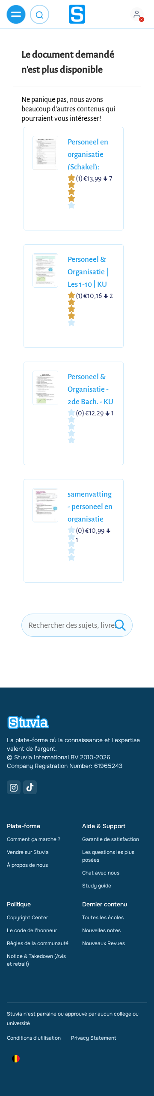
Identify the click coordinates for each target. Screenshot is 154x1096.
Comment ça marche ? (33, 839)
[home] (77, 14)
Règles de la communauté (37, 943)
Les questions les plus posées (108, 856)
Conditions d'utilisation (34, 1038)
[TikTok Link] (30, 787)
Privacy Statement (93, 1038)
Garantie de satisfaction (110, 839)
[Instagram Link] (14, 787)
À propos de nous (27, 865)
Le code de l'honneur (32, 930)
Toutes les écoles (103, 917)
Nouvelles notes (101, 930)
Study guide (96, 885)
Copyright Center (27, 917)
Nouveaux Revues (103, 943)
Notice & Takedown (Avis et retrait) (36, 960)
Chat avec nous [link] (100, 872)
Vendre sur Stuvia (28, 852)
